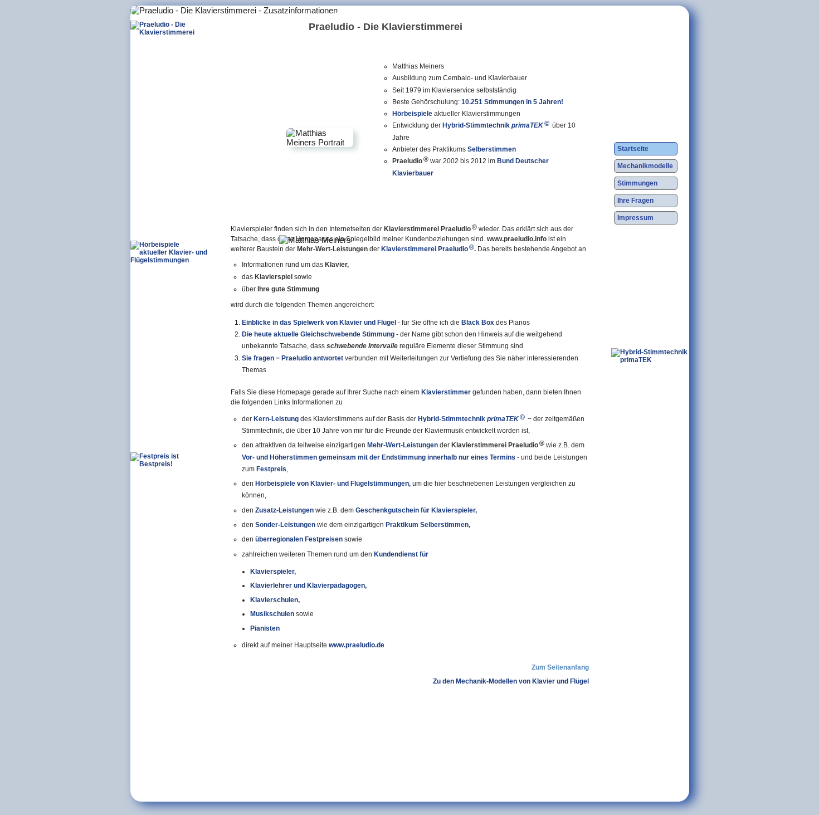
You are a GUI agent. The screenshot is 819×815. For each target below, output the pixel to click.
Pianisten (265, 628)
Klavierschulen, (275, 599)
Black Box (477, 322)
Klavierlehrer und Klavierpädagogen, (308, 585)
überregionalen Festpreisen (299, 539)
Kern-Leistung (276, 419)
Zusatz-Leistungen (284, 510)
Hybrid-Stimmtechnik (495, 125)
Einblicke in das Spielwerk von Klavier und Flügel (319, 322)
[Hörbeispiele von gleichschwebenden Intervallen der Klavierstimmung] (169, 321)
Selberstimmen (491, 149)
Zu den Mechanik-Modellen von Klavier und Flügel (511, 681)
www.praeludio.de (356, 645)
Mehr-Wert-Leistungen (402, 445)
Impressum (635, 218)
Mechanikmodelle (645, 166)
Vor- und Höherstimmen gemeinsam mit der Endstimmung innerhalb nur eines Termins (378, 457)
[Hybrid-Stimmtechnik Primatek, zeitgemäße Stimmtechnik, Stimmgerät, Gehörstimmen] (650, 428)
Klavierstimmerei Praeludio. (428, 248)
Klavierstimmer (446, 392)
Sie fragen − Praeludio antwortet (292, 358)
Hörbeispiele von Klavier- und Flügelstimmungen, (333, 483)
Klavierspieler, (273, 571)
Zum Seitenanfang (560, 667)
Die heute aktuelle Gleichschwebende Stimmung (318, 334)
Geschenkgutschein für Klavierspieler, (416, 510)
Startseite (633, 149)
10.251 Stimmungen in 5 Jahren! (512, 102)
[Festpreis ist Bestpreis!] (169, 532)
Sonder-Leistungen (285, 525)
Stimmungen (637, 183)
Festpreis (271, 469)
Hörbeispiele (412, 114)
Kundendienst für (401, 554)
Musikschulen (272, 613)
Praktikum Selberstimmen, (428, 525)
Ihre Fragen (635, 200)
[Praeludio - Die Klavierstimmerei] (169, 101)
